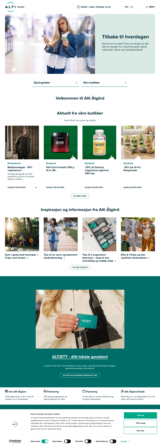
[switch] (67, 441)
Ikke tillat (140, 431)
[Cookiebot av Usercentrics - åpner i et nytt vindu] (15, 441)
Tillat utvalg (140, 423)
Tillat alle (140, 415)
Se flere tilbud (80, 196)
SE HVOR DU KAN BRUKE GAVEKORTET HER (80, 375)
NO (126, 7)
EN (131, 7)
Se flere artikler (80, 267)
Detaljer (124, 441)
